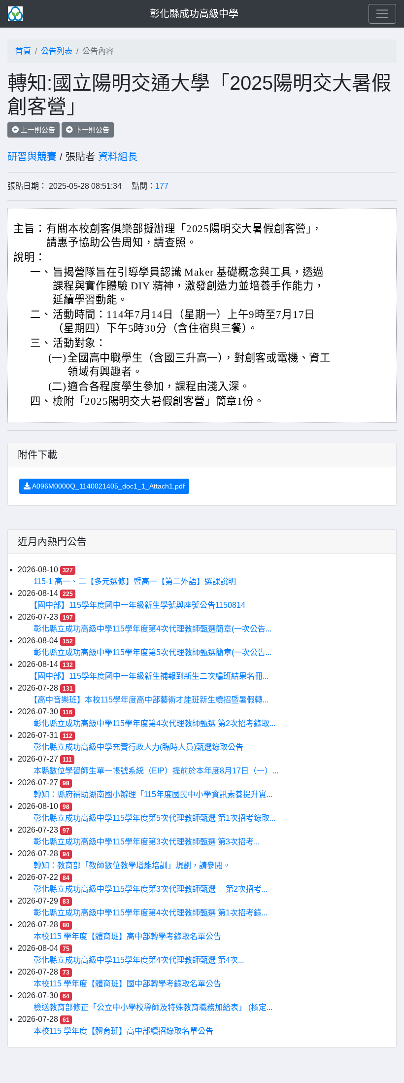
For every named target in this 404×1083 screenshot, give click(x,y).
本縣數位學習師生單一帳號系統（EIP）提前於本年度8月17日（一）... (156, 771)
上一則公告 (37, 130)
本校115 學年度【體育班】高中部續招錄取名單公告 (123, 1031)
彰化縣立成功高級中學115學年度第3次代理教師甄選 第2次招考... (151, 889)
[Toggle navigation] (382, 14)
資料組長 (117, 156)
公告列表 (56, 51)
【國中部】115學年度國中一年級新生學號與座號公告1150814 (139, 605)
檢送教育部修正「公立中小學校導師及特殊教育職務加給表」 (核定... (153, 1007)
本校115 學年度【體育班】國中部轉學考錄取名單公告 (127, 983)
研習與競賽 (32, 156)
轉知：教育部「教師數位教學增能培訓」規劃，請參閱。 (132, 865)
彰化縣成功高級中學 (194, 13)
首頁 (23, 51)
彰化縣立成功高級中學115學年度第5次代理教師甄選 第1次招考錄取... (154, 818)
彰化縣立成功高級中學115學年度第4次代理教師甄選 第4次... (139, 960)
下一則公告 (91, 130)
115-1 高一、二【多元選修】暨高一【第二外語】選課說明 (135, 581)
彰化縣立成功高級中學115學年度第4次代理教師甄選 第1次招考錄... (151, 912)
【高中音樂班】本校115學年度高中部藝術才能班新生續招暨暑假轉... (151, 700)
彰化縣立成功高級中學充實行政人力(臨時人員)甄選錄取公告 (138, 747)
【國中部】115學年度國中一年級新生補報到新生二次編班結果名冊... (151, 676)
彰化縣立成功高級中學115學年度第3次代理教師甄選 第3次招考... (147, 842)
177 (161, 186)
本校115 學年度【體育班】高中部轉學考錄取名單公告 (127, 936)
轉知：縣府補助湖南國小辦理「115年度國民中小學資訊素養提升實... (153, 794)
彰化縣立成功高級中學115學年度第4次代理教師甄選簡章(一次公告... (152, 629)
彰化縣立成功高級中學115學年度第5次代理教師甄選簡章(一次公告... (152, 652)
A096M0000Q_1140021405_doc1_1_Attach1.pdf (108, 486)
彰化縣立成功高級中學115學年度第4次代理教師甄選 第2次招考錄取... (154, 723)
